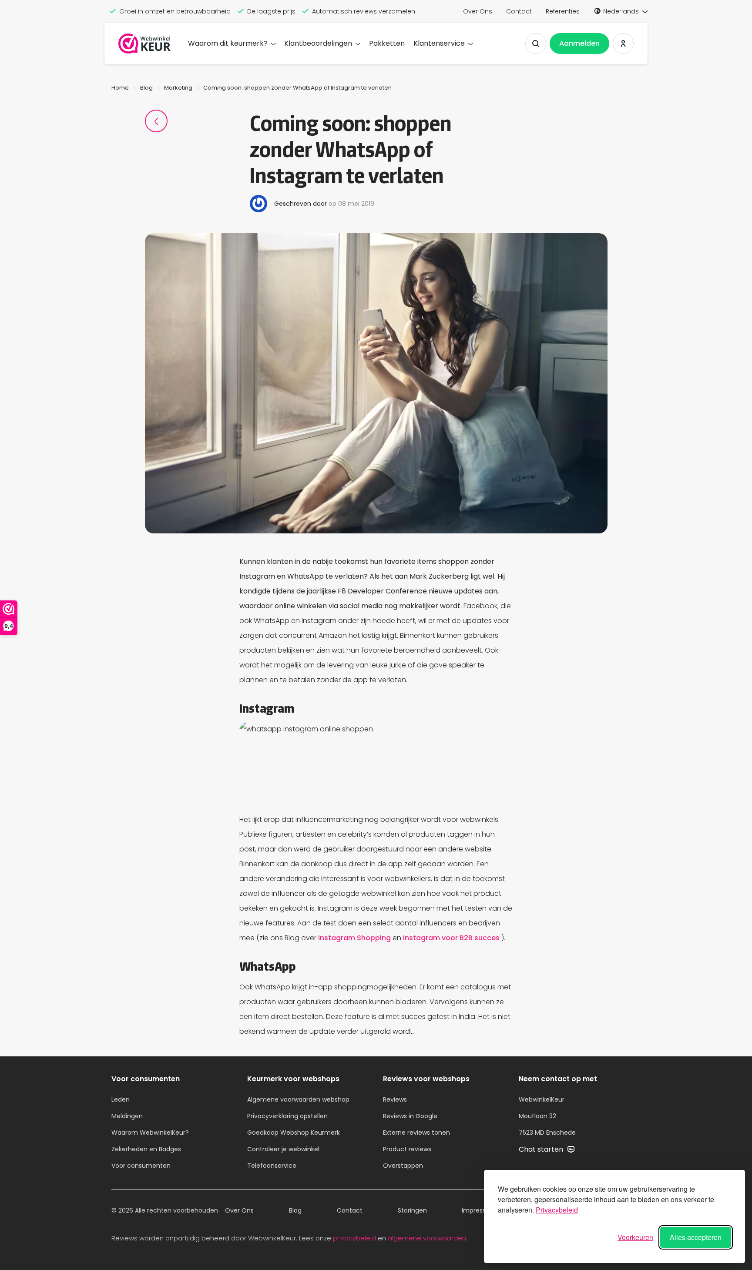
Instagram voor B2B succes (452, 938)
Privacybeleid (557, 1210)
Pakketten (387, 43)
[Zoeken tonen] (535, 43)
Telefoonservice (271, 1165)
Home (120, 88)
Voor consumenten (141, 1165)
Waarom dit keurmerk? (228, 43)
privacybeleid (354, 1238)
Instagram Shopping (355, 938)
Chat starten (542, 1149)
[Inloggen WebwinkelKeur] (623, 43)
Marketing (178, 88)
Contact (519, 11)
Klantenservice (439, 43)
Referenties (563, 11)
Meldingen (127, 1116)
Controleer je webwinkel (283, 1149)
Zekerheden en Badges (146, 1149)
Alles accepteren (696, 1237)
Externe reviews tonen (416, 1132)
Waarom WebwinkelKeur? (150, 1132)
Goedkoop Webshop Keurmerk (293, 1132)
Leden (120, 1099)
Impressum (479, 1210)
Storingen (412, 1210)
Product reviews (407, 1149)
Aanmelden (579, 43)
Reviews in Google (410, 1116)
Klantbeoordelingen (318, 43)
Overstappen (403, 1165)
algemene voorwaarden (427, 1238)
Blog (146, 88)
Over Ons (477, 11)
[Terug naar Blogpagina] (156, 121)
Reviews (395, 1099)
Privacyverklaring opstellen (287, 1116)
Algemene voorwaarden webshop (298, 1099)
